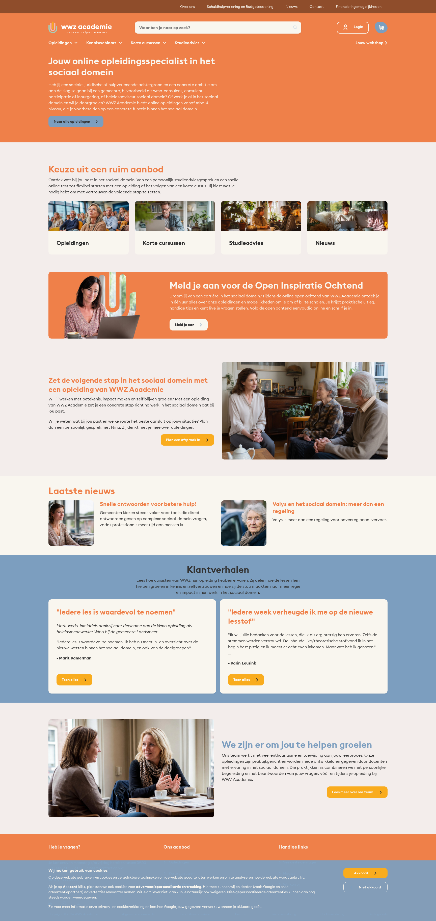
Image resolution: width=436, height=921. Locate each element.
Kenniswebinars (101, 42)
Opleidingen (60, 42)
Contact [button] (317, 6)
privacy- (105, 906)
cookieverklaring (131, 906)
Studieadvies (187, 42)
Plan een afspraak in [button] (183, 440)
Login (358, 26)
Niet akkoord (369, 887)
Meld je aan (184, 324)
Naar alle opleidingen (72, 121)
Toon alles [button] (70, 679)
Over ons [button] (187, 6)
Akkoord (361, 873)
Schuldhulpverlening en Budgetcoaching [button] (240, 6)
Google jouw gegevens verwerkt (190, 906)
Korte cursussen (146, 42)
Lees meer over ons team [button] (353, 792)
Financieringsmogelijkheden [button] (359, 6)
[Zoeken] (295, 27)
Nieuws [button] (291, 6)
